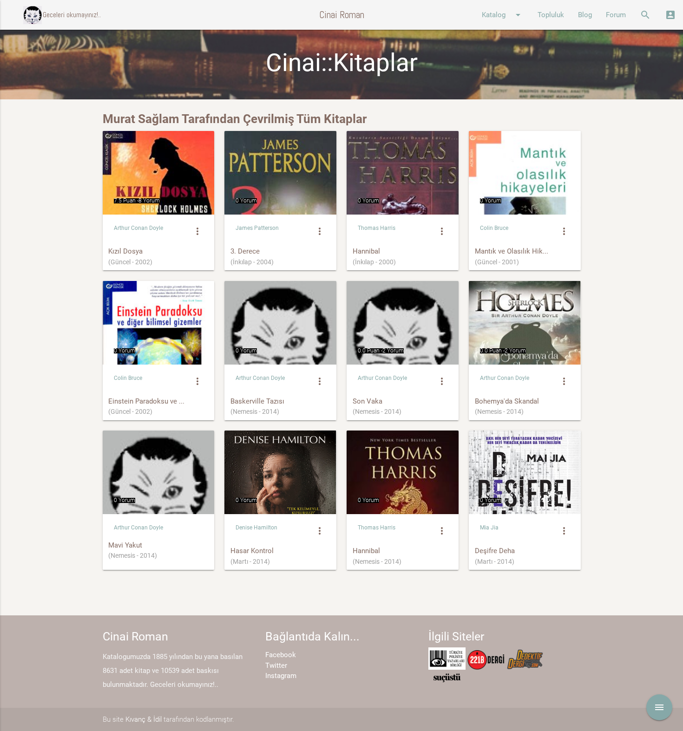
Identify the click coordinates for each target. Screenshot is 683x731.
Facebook (280, 655)
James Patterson (257, 228)
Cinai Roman (341, 14)
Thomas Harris (376, 228)
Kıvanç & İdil (143, 719)
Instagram (280, 676)
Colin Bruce (494, 228)
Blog (585, 15)
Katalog (503, 14)
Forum (616, 15)
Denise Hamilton (256, 527)
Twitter (276, 665)
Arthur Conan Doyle (138, 228)
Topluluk (551, 15)
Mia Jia (489, 527)
